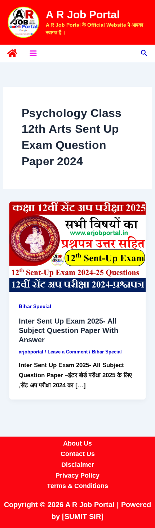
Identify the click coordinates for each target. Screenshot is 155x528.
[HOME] (12, 53)
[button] (144, 53)
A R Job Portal (83, 15)
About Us (77, 443)
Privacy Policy (77, 475)
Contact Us (78, 453)
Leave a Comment (68, 352)
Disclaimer (77, 464)
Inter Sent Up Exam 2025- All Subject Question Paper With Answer (68, 330)
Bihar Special (35, 306)
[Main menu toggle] (33, 53)
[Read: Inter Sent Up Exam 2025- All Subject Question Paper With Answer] (77, 246)
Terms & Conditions (77, 485)
